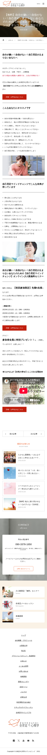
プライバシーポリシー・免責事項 (23, 656)
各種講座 (23, 676)
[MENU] (43, 3)
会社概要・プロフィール (23, 640)
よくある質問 (23, 666)
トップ (23, 635)
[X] (18, 740)
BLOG (23, 651)
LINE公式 (23, 697)
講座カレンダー (23, 681)
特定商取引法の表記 (24, 702)
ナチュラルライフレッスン (23, 707)
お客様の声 (23, 645)
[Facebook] (14, 740)
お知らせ (23, 661)
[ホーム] (3, 40)
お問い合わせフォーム (23, 568)
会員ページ (23, 687)
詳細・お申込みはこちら (14, 97)
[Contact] (28, 740)
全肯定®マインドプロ (23, 712)
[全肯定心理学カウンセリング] (13, 4)
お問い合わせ (23, 671)
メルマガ (23, 692)
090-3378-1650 (23, 544)
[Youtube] (23, 740)
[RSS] (33, 740)
